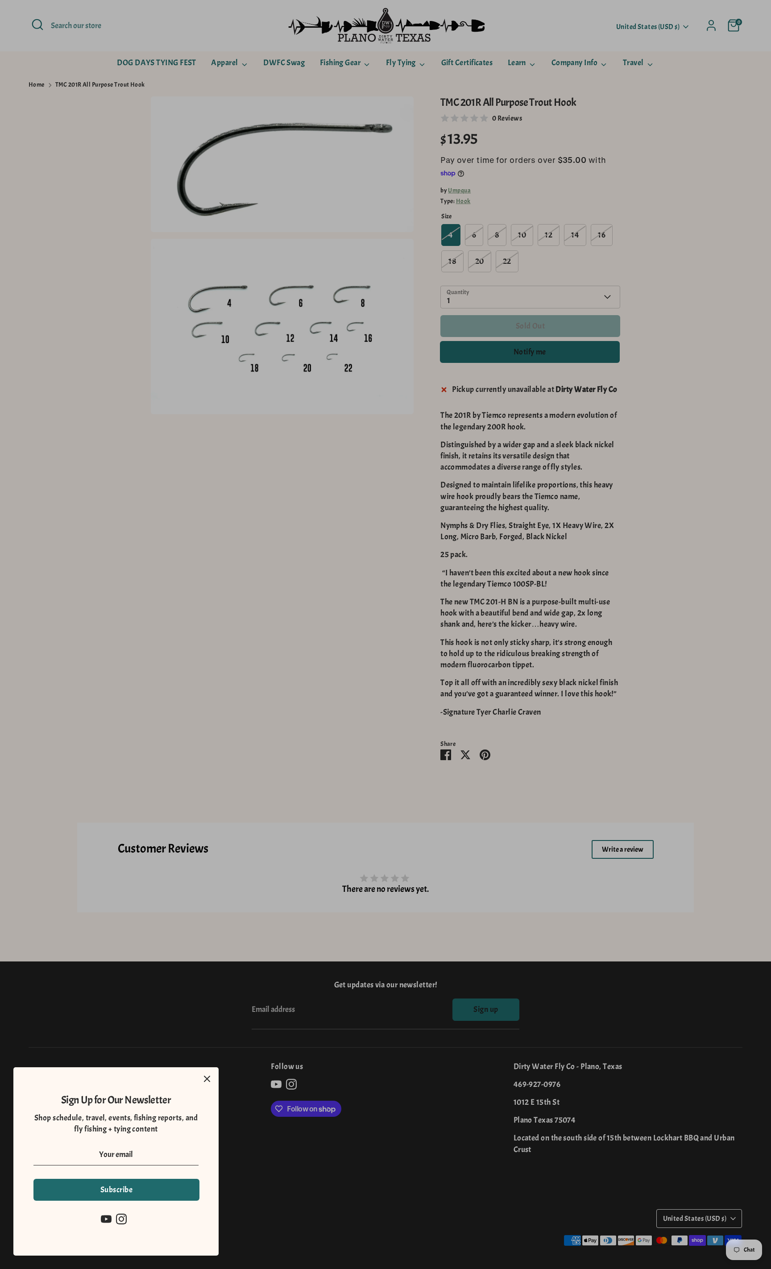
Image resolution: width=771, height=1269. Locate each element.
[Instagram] (121, 1219)
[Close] (207, 1079)
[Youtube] (106, 1219)
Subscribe (116, 1190)
